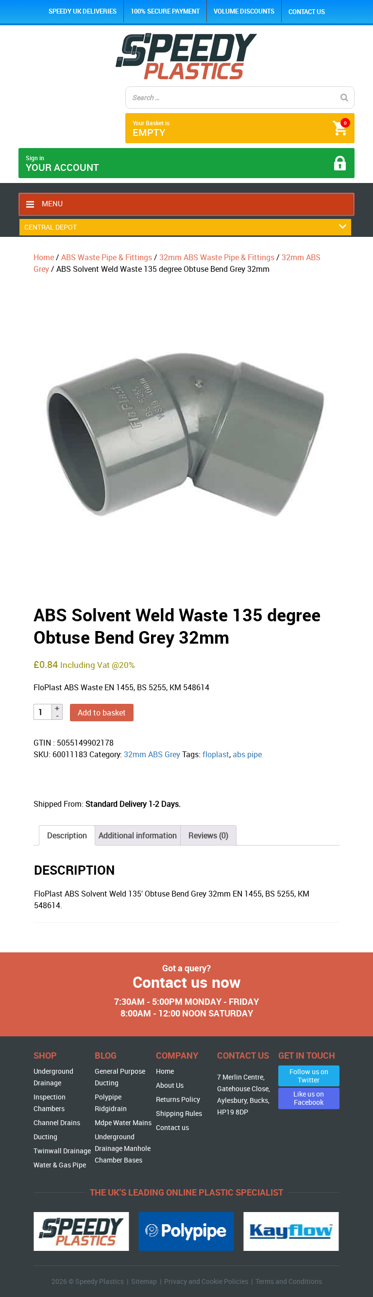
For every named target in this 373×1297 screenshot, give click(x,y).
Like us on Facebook (308, 1098)
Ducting (45, 1136)
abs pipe (247, 754)
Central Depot (50, 227)
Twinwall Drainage (62, 1150)
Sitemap (144, 1281)
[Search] (344, 97)
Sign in (62, 164)
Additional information (138, 835)
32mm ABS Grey (152, 754)
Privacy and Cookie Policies (206, 1281)
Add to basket (102, 712)
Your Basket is (239, 129)
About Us (170, 1085)
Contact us (306, 11)
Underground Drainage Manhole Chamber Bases (123, 1148)
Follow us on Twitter (308, 1075)
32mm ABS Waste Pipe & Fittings (216, 257)
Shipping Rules (179, 1113)
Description (67, 835)
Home (44, 257)
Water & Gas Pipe (60, 1164)
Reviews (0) (208, 835)
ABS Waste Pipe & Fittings (106, 257)
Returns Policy (178, 1099)
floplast (216, 754)
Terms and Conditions (288, 1281)
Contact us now (187, 981)
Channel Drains (57, 1122)
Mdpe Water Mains (123, 1122)
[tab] (67, 835)
